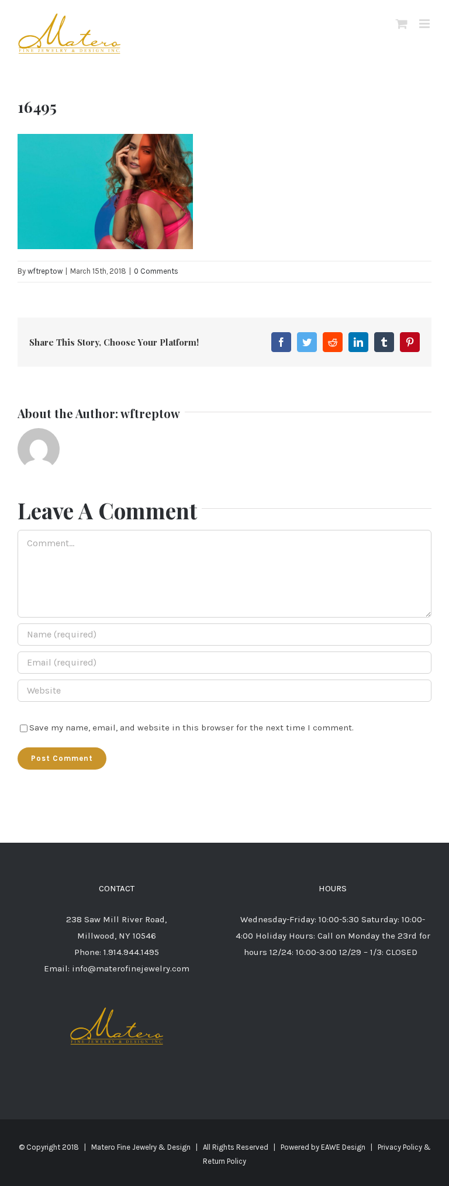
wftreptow (45, 271)
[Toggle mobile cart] (401, 24)
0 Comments (156, 271)
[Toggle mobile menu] (425, 24)
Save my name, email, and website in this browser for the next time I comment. (191, 727)
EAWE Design (343, 1147)
